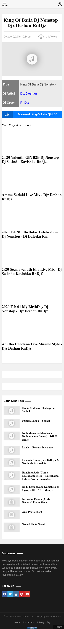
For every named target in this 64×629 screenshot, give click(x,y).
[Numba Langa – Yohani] (12, 423)
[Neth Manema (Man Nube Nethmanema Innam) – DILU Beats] (12, 436)
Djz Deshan (28, 93)
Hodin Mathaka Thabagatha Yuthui (38, 409)
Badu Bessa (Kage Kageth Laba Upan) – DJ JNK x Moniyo (40, 488)
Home (17, 622)
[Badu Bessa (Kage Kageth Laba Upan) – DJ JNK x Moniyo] (12, 489)
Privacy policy (43, 622)
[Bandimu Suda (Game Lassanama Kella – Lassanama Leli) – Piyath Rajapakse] (12, 475)
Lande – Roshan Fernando (37, 447)
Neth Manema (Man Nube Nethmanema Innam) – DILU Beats (39, 436)
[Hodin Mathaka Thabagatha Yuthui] (12, 410)
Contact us (28, 622)
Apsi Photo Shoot (32, 512)
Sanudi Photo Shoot (33, 524)
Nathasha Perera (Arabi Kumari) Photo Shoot (36, 500)
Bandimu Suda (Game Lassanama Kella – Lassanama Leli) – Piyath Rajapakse (40, 475)
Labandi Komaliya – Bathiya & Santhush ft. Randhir (40, 461)
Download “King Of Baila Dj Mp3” (37, 114)
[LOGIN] (60, 4)
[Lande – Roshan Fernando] (12, 450)
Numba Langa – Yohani (36, 420)
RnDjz (24, 102)
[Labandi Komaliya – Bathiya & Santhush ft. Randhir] (12, 462)
